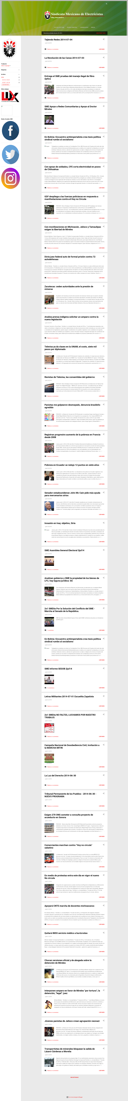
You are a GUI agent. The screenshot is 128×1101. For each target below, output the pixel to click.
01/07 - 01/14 (6, 82)
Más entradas (75, 1077)
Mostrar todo (100, 33)
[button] (104, 39)
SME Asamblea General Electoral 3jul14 (64, 550)
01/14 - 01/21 (6, 80)
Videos (93, 27)
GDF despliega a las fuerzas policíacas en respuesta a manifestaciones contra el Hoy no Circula (71, 197)
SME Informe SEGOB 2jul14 (58, 668)
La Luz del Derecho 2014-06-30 (60, 775)
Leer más (102, 49)
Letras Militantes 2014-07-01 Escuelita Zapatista (69, 696)
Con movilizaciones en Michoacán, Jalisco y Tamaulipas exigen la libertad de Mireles (73, 228)
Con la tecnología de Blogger (75, 1097)
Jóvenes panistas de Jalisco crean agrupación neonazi (72, 1021)
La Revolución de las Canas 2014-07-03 (64, 58)
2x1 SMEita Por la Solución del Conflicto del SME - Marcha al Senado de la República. (70, 609)
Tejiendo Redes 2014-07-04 (58, 39)
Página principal (72, 27)
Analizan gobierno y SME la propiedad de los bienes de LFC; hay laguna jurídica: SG (72, 579)
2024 (2, 77)
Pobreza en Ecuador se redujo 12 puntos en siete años (72, 465)
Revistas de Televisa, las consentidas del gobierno (70, 377)
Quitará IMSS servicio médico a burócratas (66, 933)
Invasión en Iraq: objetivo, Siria (60, 523)
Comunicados (84, 27)
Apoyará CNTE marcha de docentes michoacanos (69, 906)
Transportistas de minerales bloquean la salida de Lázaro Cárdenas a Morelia (70, 1050)
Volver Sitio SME (59, 27)
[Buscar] (106, 4)
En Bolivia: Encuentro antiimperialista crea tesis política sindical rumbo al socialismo (73, 138)
